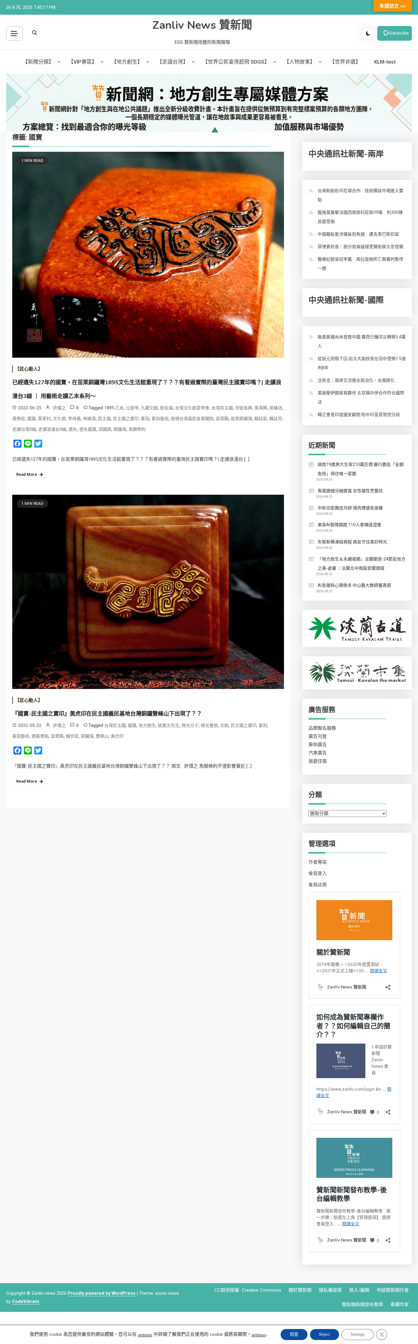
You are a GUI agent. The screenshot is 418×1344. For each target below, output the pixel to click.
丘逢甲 (132, 407)
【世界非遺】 (345, 62)
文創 (224, 725)
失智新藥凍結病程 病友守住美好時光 (352, 541)
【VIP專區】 (82, 62)
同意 (294, 1334)
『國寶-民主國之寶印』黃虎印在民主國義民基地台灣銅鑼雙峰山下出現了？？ (107, 713)
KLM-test (385, 62)
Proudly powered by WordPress (102, 1293)
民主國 (104, 418)
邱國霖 (105, 429)
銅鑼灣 (120, 429)
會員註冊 (317, 885)
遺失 (73, 429)
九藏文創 (149, 407)
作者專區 (317, 862)
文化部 (59, 418)
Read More (26, 474)
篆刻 (145, 418)
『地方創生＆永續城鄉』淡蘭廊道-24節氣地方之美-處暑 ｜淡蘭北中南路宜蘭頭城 (361, 564)
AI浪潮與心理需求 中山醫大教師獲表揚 (354, 585)
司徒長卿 (243, 407)
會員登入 (317, 873)
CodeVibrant (25, 1301)
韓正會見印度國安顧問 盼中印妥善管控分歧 (359, 414)
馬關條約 (137, 429)
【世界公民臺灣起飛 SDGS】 (236, 62)
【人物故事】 (299, 62)
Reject (324, 1334)
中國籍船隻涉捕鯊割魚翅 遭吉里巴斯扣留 (358, 234)
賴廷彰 (260, 418)
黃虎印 (117, 736)
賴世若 (72, 736)
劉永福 (166, 407)
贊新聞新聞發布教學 (362, 1304)
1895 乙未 (114, 407)
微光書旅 (209, 725)
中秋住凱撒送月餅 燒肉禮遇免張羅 (350, 507)
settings (145, 1334)
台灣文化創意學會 (192, 407)
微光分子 (190, 725)
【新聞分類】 (38, 62)
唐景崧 (18, 418)
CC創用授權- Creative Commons (248, 1290)
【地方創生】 (127, 62)
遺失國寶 (87, 429)
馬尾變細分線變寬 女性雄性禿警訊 (350, 490)
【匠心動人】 (29, 369)
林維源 (89, 418)
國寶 (31, 418)
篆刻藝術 (160, 418)
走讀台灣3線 (24, 429)
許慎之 (59, 407)
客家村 (44, 418)
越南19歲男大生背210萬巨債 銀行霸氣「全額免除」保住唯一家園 (361, 469)
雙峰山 (102, 736)
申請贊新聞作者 (393, 1290)
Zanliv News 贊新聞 (202, 25)
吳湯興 (260, 407)
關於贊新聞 (300, 1290)
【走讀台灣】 (172, 62)
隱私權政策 (330, 1290)
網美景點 (40, 736)
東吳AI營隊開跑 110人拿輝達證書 (349, 524)
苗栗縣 (222, 418)
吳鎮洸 (275, 407)
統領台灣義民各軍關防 (192, 418)
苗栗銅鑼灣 (241, 418)
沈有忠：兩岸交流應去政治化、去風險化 (356, 380)
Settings (357, 1334)
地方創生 (147, 725)
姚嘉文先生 (168, 725)
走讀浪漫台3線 (52, 429)
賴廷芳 (275, 418)
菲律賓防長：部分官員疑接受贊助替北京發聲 (360, 246)
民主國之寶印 (126, 418)
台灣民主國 (222, 407)
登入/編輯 (359, 1290)
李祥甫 (74, 418)
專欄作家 (399, 1304)
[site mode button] (368, 33)
